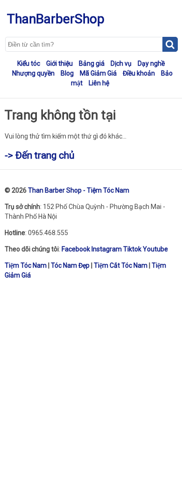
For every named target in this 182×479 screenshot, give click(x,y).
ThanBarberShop (56, 19)
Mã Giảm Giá (98, 73)
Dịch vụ (121, 63)
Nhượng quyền (33, 73)
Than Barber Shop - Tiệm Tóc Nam (78, 190)
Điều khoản (139, 73)
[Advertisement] (91, 379)
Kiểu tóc (28, 63)
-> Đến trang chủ (40, 155)
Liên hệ (99, 83)
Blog (67, 73)
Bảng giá (92, 63)
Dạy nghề (151, 63)
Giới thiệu (59, 63)
